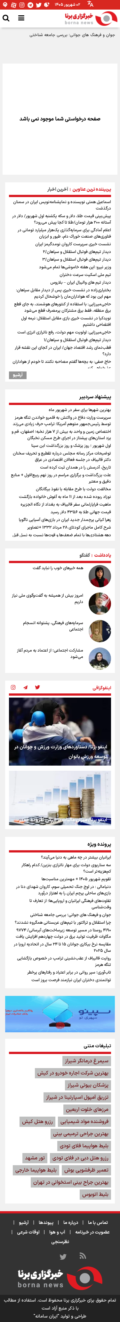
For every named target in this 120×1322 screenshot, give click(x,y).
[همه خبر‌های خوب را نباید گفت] (100, 576)
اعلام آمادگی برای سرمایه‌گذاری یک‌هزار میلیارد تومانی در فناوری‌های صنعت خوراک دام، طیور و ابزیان (64, 233)
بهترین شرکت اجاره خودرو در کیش (72, 1073)
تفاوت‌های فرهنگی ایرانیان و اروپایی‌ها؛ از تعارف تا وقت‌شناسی (70, 904)
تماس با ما (98, 1222)
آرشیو (18, 375)
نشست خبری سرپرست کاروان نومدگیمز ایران (73, 244)
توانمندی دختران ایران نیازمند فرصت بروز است (71, 980)
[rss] (83, 1257)
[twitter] (37, 688)
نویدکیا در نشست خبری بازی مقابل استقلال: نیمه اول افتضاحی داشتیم (66, 321)
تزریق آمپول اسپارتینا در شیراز (77, 1097)
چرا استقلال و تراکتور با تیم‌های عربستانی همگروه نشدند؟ (63, 923)
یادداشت (102, 555)
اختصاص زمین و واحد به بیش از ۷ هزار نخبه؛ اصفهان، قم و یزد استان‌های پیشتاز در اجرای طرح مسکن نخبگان (61, 435)
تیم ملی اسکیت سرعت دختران (85, 275)
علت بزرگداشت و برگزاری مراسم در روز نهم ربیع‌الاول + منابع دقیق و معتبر (61, 478)
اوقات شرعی (28, 1232)
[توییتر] (39, 5)
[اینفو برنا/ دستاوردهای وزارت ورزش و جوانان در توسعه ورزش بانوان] (60, 732)
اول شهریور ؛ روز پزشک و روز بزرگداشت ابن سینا (71, 446)
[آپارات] (14, 5)
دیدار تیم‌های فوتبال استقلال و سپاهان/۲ (77, 252)
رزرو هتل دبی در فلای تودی (80, 1158)
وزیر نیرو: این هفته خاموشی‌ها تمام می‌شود (75, 267)
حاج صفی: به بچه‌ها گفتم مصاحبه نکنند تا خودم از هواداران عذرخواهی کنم (61, 365)
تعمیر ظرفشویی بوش (86, 1170)
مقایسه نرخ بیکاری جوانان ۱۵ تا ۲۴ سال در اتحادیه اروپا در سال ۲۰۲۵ (62, 947)
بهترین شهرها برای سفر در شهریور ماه (80, 410)
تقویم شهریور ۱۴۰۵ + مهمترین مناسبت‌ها (76, 879)
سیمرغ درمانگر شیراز (86, 1061)
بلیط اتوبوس (95, 1194)
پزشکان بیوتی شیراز (88, 1085)
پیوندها (46, 1222)
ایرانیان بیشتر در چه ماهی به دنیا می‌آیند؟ (76, 857)
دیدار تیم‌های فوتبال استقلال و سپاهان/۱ (77, 340)
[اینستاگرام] (22, 5)
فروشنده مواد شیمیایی (84, 1122)
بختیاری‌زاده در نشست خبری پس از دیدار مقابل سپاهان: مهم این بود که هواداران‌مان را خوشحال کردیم (63, 293)
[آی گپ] (5, 5)
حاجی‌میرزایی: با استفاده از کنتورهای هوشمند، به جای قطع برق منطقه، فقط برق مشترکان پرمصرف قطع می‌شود (62, 307)
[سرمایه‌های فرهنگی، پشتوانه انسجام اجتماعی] (100, 631)
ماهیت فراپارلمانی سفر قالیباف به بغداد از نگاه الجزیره (65, 504)
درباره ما (70, 1222)
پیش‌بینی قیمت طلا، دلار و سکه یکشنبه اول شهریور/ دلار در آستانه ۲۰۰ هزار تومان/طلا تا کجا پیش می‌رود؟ (61, 219)
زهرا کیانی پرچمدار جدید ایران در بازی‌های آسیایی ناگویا (65, 520)
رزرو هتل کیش (37, 1122)
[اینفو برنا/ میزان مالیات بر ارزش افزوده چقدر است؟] (60, 805)
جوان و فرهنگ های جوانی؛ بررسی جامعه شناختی (72, 35)
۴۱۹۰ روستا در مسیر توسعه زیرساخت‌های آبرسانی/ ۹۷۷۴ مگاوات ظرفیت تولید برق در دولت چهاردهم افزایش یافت (63, 933)
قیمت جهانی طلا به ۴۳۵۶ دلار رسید (81, 512)
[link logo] (91, 18)
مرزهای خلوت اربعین (87, 1109)
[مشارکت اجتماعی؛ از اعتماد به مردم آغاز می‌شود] (100, 658)
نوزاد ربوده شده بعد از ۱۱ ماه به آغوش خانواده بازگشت (65, 497)
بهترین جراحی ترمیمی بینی (80, 1134)
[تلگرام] (30, 5)
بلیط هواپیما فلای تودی (84, 1146)
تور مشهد (35, 1158)
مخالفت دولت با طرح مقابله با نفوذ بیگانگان (73, 489)
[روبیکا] (47, 5)
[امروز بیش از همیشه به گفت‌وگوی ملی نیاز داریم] (100, 603)
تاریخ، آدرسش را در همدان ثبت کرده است (75, 467)
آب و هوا (57, 1232)
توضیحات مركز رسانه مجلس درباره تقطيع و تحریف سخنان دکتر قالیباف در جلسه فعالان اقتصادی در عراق (62, 456)
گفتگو (84, 555)
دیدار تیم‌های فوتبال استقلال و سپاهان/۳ (76, 259)
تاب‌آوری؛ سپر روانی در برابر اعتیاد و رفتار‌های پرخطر (69, 972)
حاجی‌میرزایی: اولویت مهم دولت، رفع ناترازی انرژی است (64, 332)
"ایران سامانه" (46, 1316)
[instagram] (13, 688)
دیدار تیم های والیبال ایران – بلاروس (80, 282)
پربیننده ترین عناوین (91, 189)
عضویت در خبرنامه (92, 1232)
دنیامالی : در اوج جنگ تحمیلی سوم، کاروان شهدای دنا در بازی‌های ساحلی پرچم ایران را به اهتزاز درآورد (63, 890)
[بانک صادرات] (60, 1014)
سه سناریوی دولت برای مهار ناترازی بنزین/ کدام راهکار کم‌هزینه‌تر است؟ (66, 868)
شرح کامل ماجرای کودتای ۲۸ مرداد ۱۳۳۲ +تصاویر (69, 527)
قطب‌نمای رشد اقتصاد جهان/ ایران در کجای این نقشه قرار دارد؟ (63, 351)
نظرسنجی (60, 1242)
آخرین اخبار (57, 189)
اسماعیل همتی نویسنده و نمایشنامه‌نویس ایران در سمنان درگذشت (62, 205)
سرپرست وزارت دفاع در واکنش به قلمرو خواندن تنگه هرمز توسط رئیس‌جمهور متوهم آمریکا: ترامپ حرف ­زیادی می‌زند (62, 421)
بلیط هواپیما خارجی (36, 1170)
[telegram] (25, 688)
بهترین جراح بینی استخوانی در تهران (70, 1182)
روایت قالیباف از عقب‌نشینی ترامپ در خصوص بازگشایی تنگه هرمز (64, 961)
